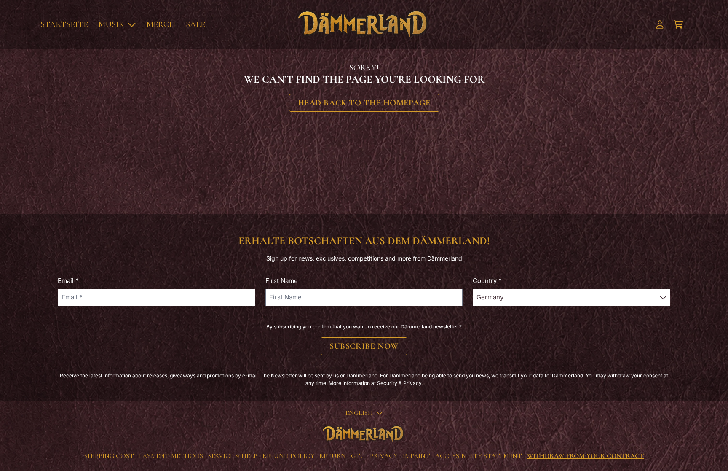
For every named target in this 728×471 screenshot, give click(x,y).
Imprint (416, 456)
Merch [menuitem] (161, 24)
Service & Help (232, 456)
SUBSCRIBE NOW (364, 346)
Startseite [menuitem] (64, 24)
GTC (358, 456)
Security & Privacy (399, 383)
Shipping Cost (109, 456)
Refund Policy (288, 456)
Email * (68, 281)
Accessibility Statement (478, 456)
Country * (487, 281)
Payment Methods (171, 456)
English (359, 413)
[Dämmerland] (364, 24)
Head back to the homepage (364, 103)
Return (332, 456)
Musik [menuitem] (111, 24)
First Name (281, 281)
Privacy (384, 456)
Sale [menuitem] (195, 24)
